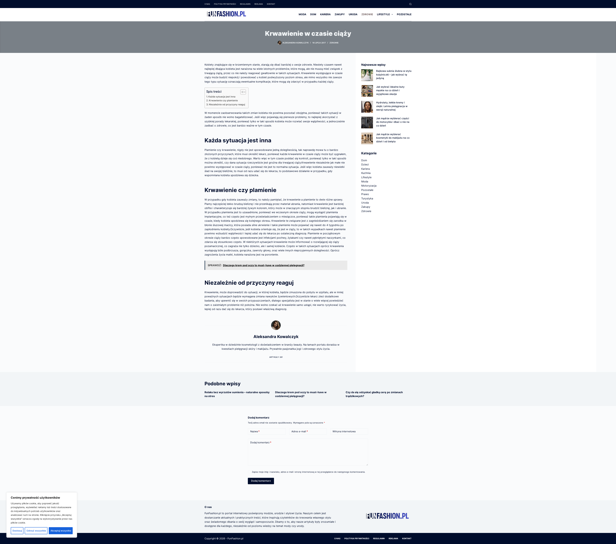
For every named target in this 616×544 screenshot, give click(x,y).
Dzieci (365, 164)
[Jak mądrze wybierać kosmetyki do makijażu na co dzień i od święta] (367, 138)
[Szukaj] (410, 4)
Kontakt (271, 4)
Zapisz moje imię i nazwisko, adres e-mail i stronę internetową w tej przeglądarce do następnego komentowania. (308, 472)
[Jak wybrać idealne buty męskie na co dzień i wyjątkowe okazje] (367, 91)
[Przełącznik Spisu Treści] (241, 92)
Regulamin (245, 4)
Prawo (365, 194)
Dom (313, 14)
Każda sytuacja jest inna (221, 96)
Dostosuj (17, 530)
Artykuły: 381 (276, 357)
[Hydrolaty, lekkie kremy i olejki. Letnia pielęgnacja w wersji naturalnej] (367, 107)
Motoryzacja (368, 185)
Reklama (258, 4)
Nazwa (255, 431)
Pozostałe (404, 14)
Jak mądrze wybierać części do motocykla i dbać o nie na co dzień (392, 122)
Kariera (325, 14)
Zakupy (340, 14)
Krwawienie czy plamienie (223, 100)
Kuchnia (366, 173)
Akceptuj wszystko (61, 530)
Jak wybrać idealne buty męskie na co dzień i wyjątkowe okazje (390, 90)
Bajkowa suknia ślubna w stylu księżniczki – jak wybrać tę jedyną (393, 74)
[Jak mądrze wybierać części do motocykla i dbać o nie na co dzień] (367, 122)
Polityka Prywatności (225, 4)
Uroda (353, 14)
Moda (302, 14)
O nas (207, 4)
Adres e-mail (299, 431)
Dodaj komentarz (260, 442)
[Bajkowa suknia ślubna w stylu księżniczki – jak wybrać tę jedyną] (367, 75)
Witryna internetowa (344, 431)
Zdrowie (367, 14)
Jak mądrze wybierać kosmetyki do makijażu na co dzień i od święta (393, 138)
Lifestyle (383, 14)
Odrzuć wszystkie (36, 530)
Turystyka (367, 198)
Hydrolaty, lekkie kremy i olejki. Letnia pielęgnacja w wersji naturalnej (391, 106)
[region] (41, 515)
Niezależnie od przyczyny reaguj (227, 104)
